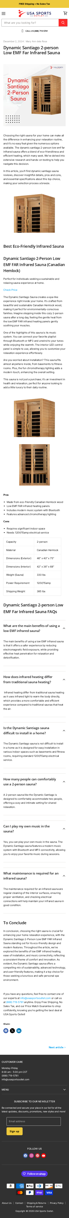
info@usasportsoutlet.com (35, 998)
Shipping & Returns (36, 1203)
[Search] (63, 23)
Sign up (14, 1131)
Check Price (10, 289)
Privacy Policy (56, 1203)
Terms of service (34, 1206)
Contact (19, 1203)
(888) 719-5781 (14, 1002)
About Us (6, 1203)
